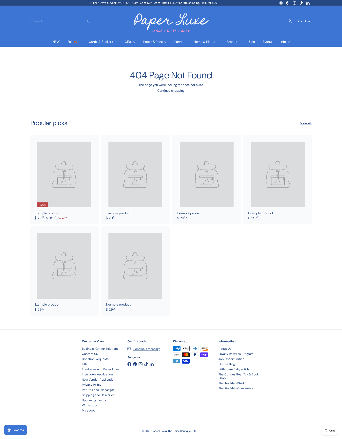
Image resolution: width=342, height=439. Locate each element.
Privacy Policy (91, 385)
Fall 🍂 (72, 42)
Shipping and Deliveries (98, 395)
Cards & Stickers (101, 42)
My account (90, 410)
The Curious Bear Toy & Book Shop (238, 376)
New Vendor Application (98, 380)
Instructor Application (97, 374)
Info (283, 42)
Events (268, 42)
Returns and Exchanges (98, 390)
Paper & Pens (153, 42)
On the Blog (226, 364)
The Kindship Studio (232, 383)
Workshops (90, 405)
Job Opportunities (231, 359)
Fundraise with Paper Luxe (100, 369)
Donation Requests (95, 359)
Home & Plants (205, 42)
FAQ (84, 364)
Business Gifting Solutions (100, 349)
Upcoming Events (94, 400)
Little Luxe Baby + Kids (233, 369)
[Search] (89, 21)
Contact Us (90, 354)
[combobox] (62, 21)
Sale (252, 42)
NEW (56, 42)
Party (178, 42)
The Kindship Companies (235, 388)
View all (306, 123)
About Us (224, 349)
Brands (232, 42)
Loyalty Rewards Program (235, 354)
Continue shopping (171, 91)
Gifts (128, 42)
